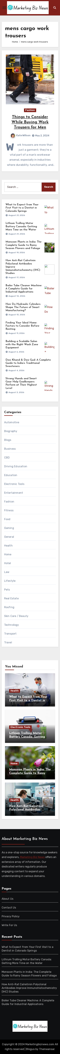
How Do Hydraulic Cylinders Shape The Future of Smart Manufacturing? (23, 307)
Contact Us (9, 907)
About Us (8, 898)
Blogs (7, 440)
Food (7, 519)
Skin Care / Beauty (16, 616)
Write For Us (9, 925)
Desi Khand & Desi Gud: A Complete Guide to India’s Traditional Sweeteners (28, 363)
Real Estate (11, 598)
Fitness (9, 510)
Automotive (11, 422)
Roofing (9, 607)
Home (8, 554)
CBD (7, 457)
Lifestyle (10, 580)
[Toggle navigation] (4, 8)
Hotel (7, 563)
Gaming (9, 528)
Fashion (30, 110)
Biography (10, 431)
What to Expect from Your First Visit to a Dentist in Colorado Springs (22, 207)
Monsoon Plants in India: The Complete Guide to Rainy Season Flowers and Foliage (24, 245)
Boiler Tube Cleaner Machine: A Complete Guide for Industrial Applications (24, 288)
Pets (7, 589)
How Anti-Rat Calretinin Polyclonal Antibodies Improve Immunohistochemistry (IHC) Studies (29, 988)
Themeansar (46, 1049)
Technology (11, 624)
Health (8, 545)
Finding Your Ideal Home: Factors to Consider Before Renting (22, 325)
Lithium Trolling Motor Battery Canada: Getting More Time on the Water (21, 226)
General (9, 536)
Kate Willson (23, 135)
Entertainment (13, 492)
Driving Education (15, 466)
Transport (10, 633)
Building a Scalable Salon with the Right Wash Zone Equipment (22, 344)
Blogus (30, 1049)
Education (10, 475)
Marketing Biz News (32, 857)
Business (10, 448)
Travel (8, 642)
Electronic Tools (14, 484)
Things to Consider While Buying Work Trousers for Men (30, 122)
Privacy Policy (11, 916)
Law (7, 572)
